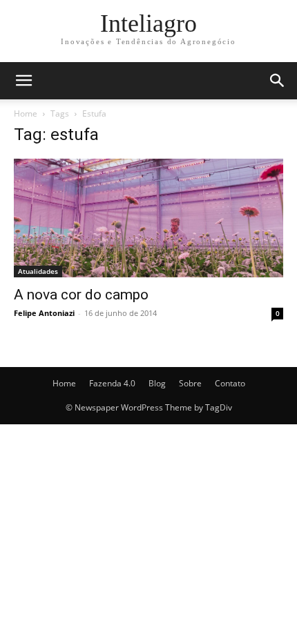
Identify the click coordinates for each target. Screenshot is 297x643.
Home (25, 113)
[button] (23, 80)
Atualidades (38, 271)
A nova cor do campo (81, 294)
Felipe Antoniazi (44, 313)
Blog (157, 383)
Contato (230, 383)
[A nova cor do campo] (148, 218)
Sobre (190, 383)
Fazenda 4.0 (112, 383)
